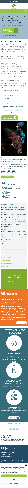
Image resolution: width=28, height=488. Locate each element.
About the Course (7, 101)
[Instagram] (17, 429)
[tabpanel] (14, 226)
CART (11, 1)
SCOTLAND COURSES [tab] (6, 257)
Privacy (16, 486)
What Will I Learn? (7, 93)
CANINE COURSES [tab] (5, 254)
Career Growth (6, 98)
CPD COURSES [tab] (4, 248)
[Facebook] (11, 429)
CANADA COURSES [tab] (5, 260)
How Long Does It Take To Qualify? (11, 95)
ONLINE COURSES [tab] (5, 266)
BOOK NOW (13, 417)
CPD (2, 461)
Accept (14, 476)
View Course (4, 212)
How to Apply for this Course (9, 112)
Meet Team (20, 460)
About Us (11, 460)
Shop (19, 461)
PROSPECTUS (10, 197)
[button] (26, 464)
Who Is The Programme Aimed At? (10, 90)
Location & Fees (6, 103)
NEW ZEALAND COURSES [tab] (7, 263)
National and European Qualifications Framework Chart (13, 107)
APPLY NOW (21, 322)
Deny (14, 479)
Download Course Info (10, 35)
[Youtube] (14, 429)
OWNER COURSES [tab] (5, 251)
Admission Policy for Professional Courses (12, 110)
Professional (3, 460)
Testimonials (12, 461)
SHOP (15, 1)
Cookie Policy (12, 486)
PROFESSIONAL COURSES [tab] (7, 204)
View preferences (14, 483)
